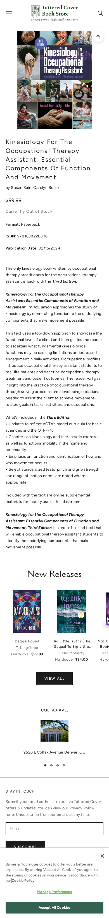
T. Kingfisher (27, 647)
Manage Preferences (54, 892)
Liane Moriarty (72, 653)
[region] (54, 731)
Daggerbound (27, 641)
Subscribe (25, 847)
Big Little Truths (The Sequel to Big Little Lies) (72, 644)
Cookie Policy (23, 880)
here (10, 814)
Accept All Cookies (54, 907)
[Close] (102, 856)
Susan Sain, (22, 187)
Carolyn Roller (46, 187)
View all (54, 678)
